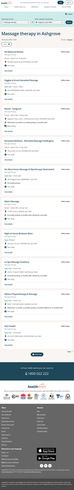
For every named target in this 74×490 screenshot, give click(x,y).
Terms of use (5, 428)
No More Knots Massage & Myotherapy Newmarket (29, 169)
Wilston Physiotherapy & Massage (20, 293)
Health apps (40, 418)
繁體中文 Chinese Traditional (10, 462)
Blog (38, 411)
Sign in (69, 2)
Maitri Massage (11, 201)
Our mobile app (6, 414)
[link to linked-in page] (50, 465)
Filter (7, 44)
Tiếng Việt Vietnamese (8, 466)
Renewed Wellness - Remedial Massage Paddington (29, 140)
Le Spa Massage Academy (16, 261)
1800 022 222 (38, 373)
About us (4, 445)
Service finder (66, 7)
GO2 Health (10, 326)
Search (69, 22)
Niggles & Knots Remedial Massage (21, 80)
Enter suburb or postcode (44, 19)
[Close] (28, 22)
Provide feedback (6, 441)
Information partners (7, 421)
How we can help (6, 411)
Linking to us (5, 418)
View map (39, 354)
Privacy (3, 431)
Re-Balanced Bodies (13, 51)
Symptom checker (42, 428)
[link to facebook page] (41, 465)
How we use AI (5, 434)
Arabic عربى (5, 452)
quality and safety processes (32, 472)
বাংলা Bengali (4, 456)
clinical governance (7, 472)
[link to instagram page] (45, 465)
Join (60, 2)
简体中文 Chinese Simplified (9, 459)
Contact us (4, 438)
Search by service (7, 19)
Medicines (34, 7)
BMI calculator (41, 414)
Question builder (42, 431)
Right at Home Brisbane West (18, 233)
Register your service (7, 424)
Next (69, 352)
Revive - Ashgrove (12, 108)
